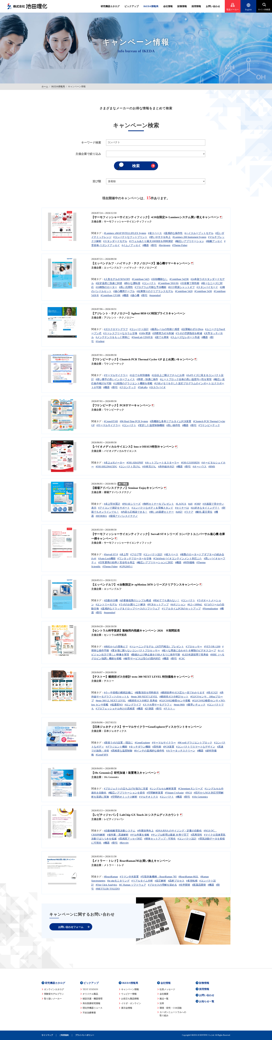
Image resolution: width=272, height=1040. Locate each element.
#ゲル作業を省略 (139, 834)
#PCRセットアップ (158, 604)
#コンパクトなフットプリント (130, 237)
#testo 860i (179, 704)
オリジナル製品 (90, 994)
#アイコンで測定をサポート (114, 507)
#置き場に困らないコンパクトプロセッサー (135, 650)
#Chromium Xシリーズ (190, 788)
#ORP (197, 504)
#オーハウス (200, 466)
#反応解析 (160, 880)
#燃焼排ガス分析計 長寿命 (142, 700)
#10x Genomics (200, 796)
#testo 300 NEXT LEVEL (144, 696)
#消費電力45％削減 (163, 333)
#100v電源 (144, 333)
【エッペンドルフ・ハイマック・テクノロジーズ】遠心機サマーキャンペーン (140, 263)
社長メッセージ (167, 989)
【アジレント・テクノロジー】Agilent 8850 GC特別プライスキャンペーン (138, 313)
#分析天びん (149, 466)
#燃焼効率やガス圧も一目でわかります (183, 692)
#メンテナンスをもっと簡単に (113, 337)
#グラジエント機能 (116, 746)
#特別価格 (189, 562)
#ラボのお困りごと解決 (132, 604)
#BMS (211, 466)
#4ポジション (178, 604)
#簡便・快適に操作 (147, 379)
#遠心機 (134, 295)
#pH (190, 504)
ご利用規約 (64, 1035)
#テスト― (169, 708)
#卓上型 (124, 554)
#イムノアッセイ (131, 245)
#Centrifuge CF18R (110, 295)
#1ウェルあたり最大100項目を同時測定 (151, 241)
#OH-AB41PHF (135, 462)
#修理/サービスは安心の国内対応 (142, 658)
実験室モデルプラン (54, 994)
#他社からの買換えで (116, 646)
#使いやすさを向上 (160, 237)
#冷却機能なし (159, 279)
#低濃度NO (116, 704)
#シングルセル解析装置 (163, 788)
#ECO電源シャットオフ (181, 287)
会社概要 (164, 994)
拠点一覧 (164, 998)
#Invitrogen (164, 245)
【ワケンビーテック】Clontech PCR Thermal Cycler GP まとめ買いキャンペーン (142, 359)
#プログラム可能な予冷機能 (150, 287)
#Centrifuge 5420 (184, 291)
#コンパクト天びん (129, 466)
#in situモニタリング (118, 880)
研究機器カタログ (110, 6)
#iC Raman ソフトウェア (132, 884)
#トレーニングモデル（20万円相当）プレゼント (157, 646)
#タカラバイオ (157, 387)
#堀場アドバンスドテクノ (123, 516)
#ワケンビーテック (209, 425)
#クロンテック (128, 387)
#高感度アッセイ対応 (130, 838)
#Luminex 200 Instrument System (189, 237)
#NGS (188, 792)
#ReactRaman (111, 876)
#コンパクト (149, 283)
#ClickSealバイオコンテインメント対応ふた (177, 558)
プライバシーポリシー (84, 1035)
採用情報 (196, 6)
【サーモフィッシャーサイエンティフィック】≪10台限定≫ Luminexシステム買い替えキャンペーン (155, 217)
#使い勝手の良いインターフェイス (115, 379)
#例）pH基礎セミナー (161, 512)
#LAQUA (181, 504)
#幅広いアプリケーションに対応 (155, 562)
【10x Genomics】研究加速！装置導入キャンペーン (123, 772)
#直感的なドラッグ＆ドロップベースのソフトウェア (130, 608)
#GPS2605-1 (126, 566)
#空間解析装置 (155, 792)
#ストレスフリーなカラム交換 (120, 333)
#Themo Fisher (179, 245)
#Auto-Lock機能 (107, 558)
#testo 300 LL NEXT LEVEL (111, 700)
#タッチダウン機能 (139, 746)
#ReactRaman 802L (188, 876)
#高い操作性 (173, 425)
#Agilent (100, 341)
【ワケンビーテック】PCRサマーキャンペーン (121, 405)
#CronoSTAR (111, 421)
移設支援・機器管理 (92, 998)
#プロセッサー (194, 646)
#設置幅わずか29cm (192, 329)
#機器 (145, 245)
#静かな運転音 (132, 283)
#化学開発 (184, 884)
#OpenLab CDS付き (142, 337)
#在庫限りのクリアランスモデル (155, 291)
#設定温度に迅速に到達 (109, 283)
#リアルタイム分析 (142, 880)
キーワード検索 (91, 142)
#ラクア (188, 512)
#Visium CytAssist (174, 792)
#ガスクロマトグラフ (116, 329)
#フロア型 (136, 554)
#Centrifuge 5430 (203, 291)
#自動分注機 (111, 600)
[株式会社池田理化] (27, 6)
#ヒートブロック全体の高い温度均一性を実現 (186, 379)
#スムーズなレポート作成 (185, 337)
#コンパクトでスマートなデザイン (195, 746)
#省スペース (155, 233)
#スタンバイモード (207, 287)
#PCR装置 (168, 746)
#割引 (154, 245)
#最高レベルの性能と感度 (164, 329)
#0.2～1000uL (194, 604)
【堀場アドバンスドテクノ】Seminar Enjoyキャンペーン (127, 487)
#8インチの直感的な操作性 (149, 750)
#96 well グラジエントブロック (195, 742)
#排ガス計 (212, 692)
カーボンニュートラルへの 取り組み (173, 1014)
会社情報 (168, 6)
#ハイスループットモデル (198, 233)
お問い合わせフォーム (70, 927)
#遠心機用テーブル (124, 291)
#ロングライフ (133, 704)
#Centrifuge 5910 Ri (168, 283)
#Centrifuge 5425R (179, 279)
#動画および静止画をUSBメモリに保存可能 (155, 654)
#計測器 (149, 708)
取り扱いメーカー (53, 998)
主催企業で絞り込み (88, 153)
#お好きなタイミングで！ (205, 507)
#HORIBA (101, 516)
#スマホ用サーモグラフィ (157, 704)
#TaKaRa (142, 387)
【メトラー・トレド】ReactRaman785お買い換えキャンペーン (131, 860)
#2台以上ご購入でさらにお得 (168, 375)
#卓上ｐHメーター (114, 462)
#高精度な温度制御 (121, 750)
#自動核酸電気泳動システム (119, 830)
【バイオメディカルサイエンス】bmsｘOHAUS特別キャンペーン (132, 446)
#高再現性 (196, 834)
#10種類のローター (106, 287)
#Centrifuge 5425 (140, 279)
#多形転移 (192, 880)
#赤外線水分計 (166, 466)
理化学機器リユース (92, 1008)
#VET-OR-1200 (212, 646)
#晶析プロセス (176, 880)
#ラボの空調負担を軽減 (189, 333)
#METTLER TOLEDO (108, 888)
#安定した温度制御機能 (151, 425)
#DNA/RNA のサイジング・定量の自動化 (179, 830)
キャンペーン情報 (130, 989)
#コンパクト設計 (139, 329)
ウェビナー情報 (129, 994)
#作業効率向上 (145, 830)
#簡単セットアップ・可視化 (160, 838)
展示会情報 (126, 1008)
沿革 (162, 1003)
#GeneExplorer (142, 742)
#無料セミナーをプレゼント (158, 504)
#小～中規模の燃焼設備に (118, 692)
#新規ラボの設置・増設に (118, 742)
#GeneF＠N (102, 754)
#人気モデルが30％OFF (117, 279)
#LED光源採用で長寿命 (195, 654)
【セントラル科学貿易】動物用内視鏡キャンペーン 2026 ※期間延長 (135, 630)
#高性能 (156, 746)
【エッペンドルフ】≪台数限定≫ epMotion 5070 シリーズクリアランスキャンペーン (145, 584)
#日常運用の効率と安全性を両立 (116, 562)
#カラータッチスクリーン (180, 750)
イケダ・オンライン (131, 1003)
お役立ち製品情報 (130, 998)
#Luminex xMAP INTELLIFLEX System (125, 233)
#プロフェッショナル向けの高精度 (115, 708)
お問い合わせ (213, 6)
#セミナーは (182, 507)
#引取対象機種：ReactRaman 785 (159, 876)
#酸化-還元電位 (203, 512)
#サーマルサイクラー (116, 375)
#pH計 (179, 512)
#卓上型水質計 (112, 504)
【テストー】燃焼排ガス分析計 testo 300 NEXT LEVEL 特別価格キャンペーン (140, 676)
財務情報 (182, 6)
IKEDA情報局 (150, 6)
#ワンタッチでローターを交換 (134, 558)
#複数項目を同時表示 (147, 692)
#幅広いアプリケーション (189, 241)
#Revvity (124, 842)
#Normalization (210, 608)
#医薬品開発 (199, 884)
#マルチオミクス (148, 796)
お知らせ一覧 (206, 1001)
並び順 (97, 181)
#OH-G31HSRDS (190, 462)
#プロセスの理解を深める (162, 884)
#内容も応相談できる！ (134, 512)
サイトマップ (47, 1035)
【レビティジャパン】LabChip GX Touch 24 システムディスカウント (135, 814)
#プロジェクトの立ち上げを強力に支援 (126, 788)
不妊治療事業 (89, 1012)
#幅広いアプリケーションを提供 (126, 792)
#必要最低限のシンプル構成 (135, 600)
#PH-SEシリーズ (131, 504)
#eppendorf (155, 295)
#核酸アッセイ (214, 241)
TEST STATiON (90, 989)
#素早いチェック (196, 704)
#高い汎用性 (126, 287)
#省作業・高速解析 (117, 834)
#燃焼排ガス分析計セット (173, 696)
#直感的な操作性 (173, 233)
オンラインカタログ (54, 989)
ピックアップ (132, 6)
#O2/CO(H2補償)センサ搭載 (174, 700)
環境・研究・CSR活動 (171, 1008)
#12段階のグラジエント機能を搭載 (132, 383)
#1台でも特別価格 (140, 375)
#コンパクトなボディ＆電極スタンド (152, 507)
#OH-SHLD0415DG (106, 466)
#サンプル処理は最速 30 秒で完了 (170, 834)
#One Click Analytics (106, 884)
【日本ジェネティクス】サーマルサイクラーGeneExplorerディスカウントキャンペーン (146, 726)
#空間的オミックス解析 (124, 796)
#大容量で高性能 (189, 283)
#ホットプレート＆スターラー (162, 462)
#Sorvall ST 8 (111, 554)
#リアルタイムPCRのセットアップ (181, 608)
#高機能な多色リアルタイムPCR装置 (170, 421)
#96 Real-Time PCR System (134, 421)
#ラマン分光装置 (129, 876)
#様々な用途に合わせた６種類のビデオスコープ (189, 650)
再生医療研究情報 (91, 1003)
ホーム (45, 86)
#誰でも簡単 (162, 337)
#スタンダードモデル (115, 241)
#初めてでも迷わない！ (166, 600)
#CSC (182, 658)
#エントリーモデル (106, 604)
